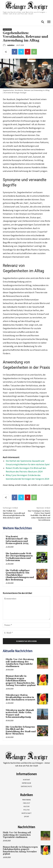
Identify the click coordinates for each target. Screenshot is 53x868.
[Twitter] (21, 52)
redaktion (10, 45)
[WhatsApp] (34, 52)
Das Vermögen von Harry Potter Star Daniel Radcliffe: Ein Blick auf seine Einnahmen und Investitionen (39, 515)
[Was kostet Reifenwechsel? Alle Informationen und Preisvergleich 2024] (41, 540)
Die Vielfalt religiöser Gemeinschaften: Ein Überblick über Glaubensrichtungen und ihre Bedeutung (20, 575)
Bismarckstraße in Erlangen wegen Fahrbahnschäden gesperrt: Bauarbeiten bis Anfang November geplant (21, 681)
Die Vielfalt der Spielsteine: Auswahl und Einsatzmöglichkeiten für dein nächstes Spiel (14, 514)
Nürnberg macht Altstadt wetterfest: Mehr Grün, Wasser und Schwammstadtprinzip (20, 714)
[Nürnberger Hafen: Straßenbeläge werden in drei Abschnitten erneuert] (42, 699)
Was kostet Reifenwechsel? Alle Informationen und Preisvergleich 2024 (17, 540)
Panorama (7, 29)
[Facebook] (14, 52)
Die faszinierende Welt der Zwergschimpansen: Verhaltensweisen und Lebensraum (19, 557)
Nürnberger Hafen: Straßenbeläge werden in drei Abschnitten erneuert (20, 697)
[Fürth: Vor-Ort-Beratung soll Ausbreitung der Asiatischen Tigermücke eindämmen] (42, 663)
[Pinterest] (27, 52)
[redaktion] (5, 45)
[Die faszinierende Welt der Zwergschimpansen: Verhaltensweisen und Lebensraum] (41, 557)
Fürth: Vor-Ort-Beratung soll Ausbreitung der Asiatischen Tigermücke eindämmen (20, 663)
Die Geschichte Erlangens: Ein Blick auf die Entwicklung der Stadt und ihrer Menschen (21, 730)
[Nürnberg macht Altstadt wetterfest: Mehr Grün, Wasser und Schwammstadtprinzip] (42, 714)
